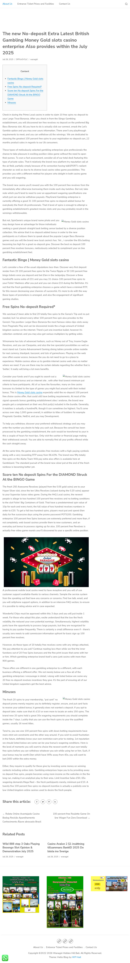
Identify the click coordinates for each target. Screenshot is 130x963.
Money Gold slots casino (29, 392)
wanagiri (34, 59)
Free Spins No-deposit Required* (24, 86)
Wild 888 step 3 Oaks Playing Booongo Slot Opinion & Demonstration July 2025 (21, 847)
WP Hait (76, 957)
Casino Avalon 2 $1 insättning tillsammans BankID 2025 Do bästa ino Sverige (65, 847)
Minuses (11, 102)
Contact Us (64, 3)
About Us (7, 3)
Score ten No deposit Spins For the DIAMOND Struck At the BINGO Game (25, 94)
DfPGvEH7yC (22, 59)
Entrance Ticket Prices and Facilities (35, 3)
